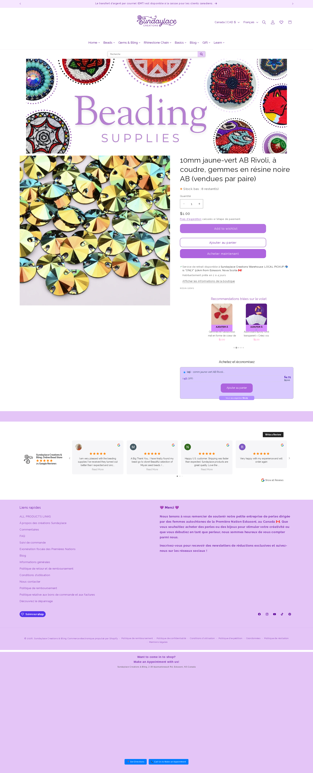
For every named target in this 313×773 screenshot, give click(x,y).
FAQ (22, 536)
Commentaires (29, 529)
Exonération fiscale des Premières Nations (48, 549)
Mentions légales (158, 642)
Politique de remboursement (38, 588)
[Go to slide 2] (179, 476)
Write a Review (273, 434)
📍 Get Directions (135, 762)
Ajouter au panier (237, 387)
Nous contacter (30, 581)
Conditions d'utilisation (35, 575)
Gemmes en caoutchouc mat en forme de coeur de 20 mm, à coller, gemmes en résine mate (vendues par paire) (222, 334)
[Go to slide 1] (177, 476)
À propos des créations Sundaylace (43, 523)
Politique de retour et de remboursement (47, 568)
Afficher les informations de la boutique (208, 281)
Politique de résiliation (276, 638)
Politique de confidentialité (171, 638)
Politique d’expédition (230, 638)
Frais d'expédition (190, 219)
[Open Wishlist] (281, 22)
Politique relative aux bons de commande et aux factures (57, 594)
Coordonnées (253, 638)
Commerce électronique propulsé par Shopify (92, 638)
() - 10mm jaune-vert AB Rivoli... (205, 371)
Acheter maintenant (223, 253)
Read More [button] (98, 469)
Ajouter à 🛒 (222, 328)
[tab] (234, 347)
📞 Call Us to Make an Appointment (168, 762)
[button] (264, 22)
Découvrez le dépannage (36, 601)
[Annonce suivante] (292, 3)
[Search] (201, 54)
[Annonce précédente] (20, 3)
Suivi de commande (33, 542)
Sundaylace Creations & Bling (50, 638)
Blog (23, 555)
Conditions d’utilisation (202, 638)
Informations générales (35, 562)
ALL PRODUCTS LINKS (35, 516)
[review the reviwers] (118, 445)
